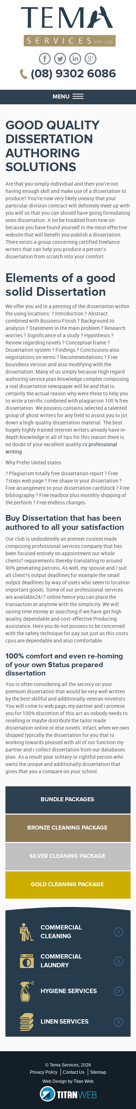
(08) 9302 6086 (73, 73)
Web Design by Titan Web (68, 1081)
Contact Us (74, 1072)
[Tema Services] (68, 26)
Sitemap (98, 1072)
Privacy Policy (43, 1072)
